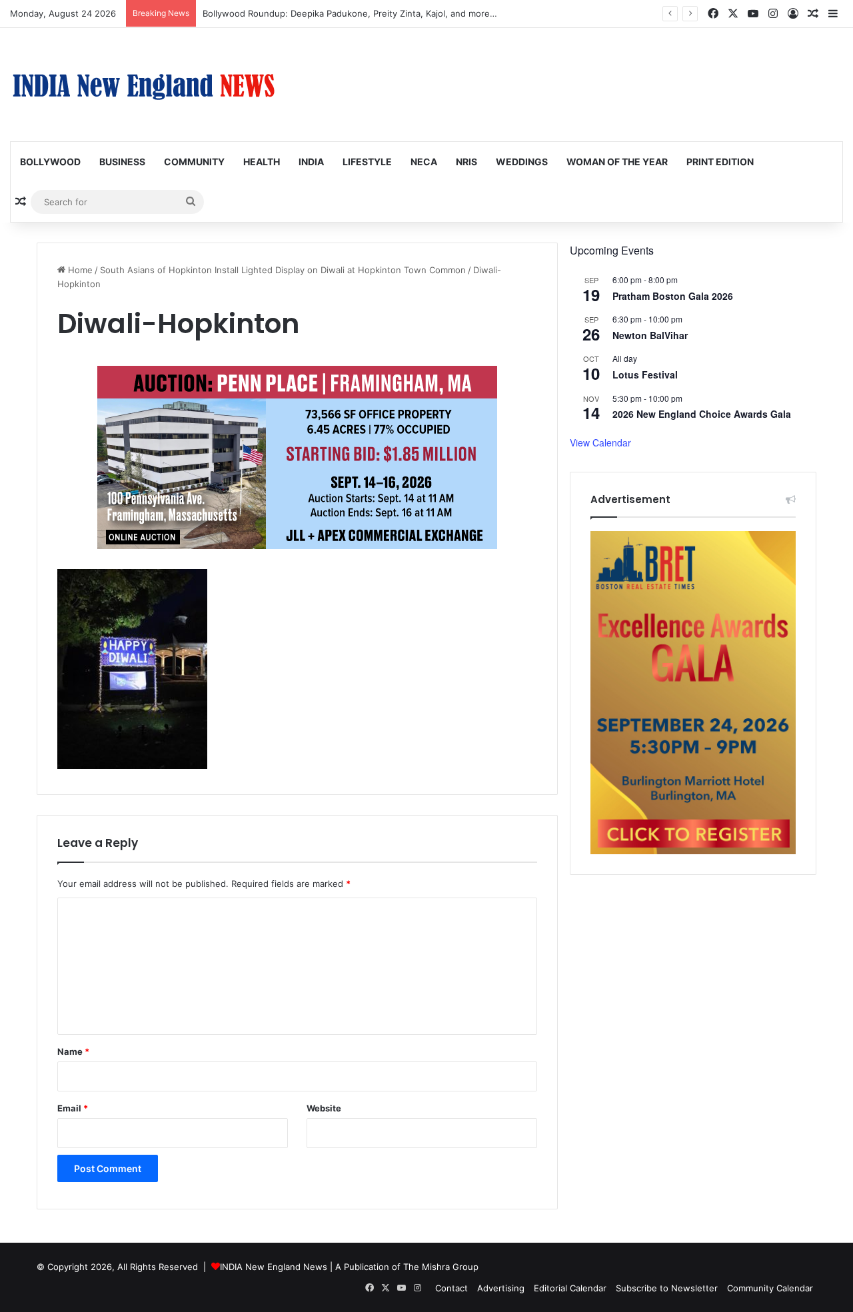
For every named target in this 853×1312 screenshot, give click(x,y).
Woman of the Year (617, 161)
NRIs (466, 161)
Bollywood (50, 161)
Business (122, 161)
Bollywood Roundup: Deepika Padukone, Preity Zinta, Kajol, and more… (350, 13)
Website (324, 1108)
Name (73, 1051)
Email (72, 1108)
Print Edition (720, 161)
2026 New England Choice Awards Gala (701, 413)
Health (261, 161)
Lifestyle (367, 161)
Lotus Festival (645, 374)
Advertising (500, 1288)
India (311, 161)
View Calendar (600, 442)
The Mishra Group (440, 1266)
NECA (424, 161)
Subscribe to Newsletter (667, 1288)
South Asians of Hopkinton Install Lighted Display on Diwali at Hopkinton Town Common (283, 270)
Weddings (522, 161)
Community (194, 161)
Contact (451, 1288)
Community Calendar (770, 1288)
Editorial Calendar (570, 1288)
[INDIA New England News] (143, 85)
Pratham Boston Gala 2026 (672, 296)
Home (79, 270)
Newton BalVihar (650, 335)
